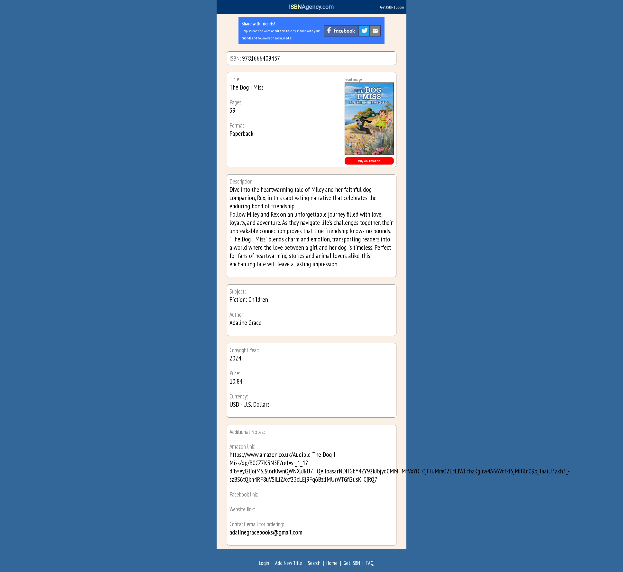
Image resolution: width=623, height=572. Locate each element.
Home (332, 562)
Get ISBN (387, 7)
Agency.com (311, 6)
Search (314, 562)
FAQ (370, 562)
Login (400, 7)
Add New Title (288, 562)
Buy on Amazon (369, 160)
